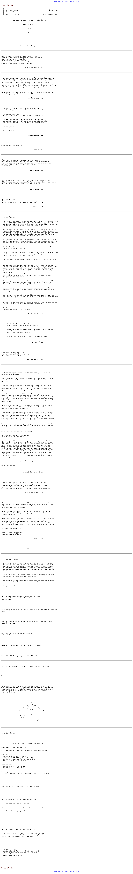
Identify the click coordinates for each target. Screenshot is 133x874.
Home (55, 1)
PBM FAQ (72, 1)
